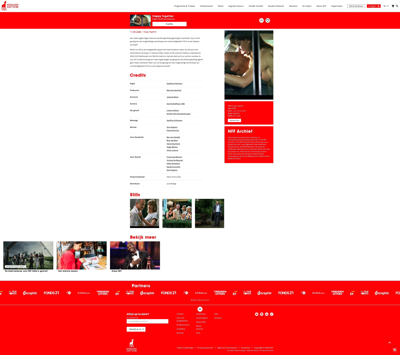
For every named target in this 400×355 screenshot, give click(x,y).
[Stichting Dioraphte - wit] (95, 293)
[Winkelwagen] (393, 6)
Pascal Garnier (173, 130)
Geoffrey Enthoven (174, 83)
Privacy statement (205, 348)
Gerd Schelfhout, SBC (176, 104)
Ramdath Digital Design (236, 350)
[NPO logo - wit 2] (16, 293)
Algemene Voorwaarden (227, 348)
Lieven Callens (173, 110)
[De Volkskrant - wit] (32, 293)
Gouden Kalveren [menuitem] (276, 6)
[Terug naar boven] (200, 309)
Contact (218, 318)
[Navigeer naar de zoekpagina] (397, 6)
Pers (198, 333)
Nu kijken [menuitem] (307, 6)
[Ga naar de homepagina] (10, 6)
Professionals (183, 325)
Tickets (180, 314)
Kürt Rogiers (172, 170)
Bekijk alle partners (200, 300)
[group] (28, 257)
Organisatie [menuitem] (336, 6)
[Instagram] (261, 324)
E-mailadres (132, 317)
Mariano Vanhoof (174, 90)
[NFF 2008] (131, 32)
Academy (181, 329)
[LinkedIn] (266, 324)
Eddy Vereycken (173, 163)
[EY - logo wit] (66, 293)
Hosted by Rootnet (266, 350)
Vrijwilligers (202, 318)
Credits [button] (169, 24)
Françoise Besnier (174, 157)
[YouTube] (256, 324)
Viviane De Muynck (175, 160)
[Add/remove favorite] (267, 20)
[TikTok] (271, 324)
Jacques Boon (172, 97)
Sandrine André (173, 167)
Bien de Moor (172, 140)
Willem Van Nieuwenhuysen (179, 114)
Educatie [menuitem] (293, 6)
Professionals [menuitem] (206, 6)
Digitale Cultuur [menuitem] (236, 6)
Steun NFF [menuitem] (321, 6)
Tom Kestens (172, 127)
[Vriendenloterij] (51, 293)
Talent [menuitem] (220, 6)
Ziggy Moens (172, 147)
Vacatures (200, 314)
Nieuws (180, 333)
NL (385, 6)
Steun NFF (201, 322)
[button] (390, 342)
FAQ (216, 314)
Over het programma (182, 319)
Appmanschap (252, 350)
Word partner (199, 327)
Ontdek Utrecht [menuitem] (256, 6)
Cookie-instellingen (185, 348)
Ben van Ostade (173, 137)
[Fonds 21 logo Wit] (117, 293)
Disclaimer (245, 348)
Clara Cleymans (173, 144)
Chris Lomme (172, 150)
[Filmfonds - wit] (78, 293)
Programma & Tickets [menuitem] (184, 6)
